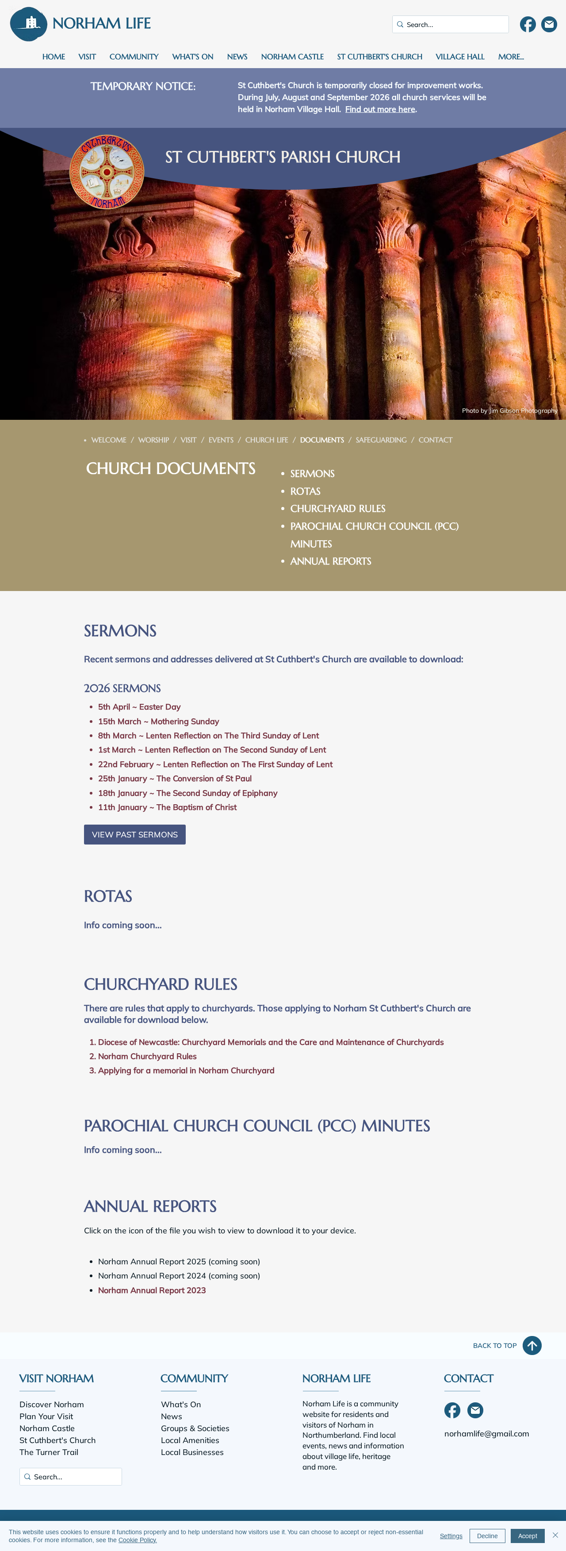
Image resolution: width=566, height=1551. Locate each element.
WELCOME (109, 439)
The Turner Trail (48, 1452)
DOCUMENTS (322, 439)
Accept (527, 1535)
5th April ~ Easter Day (139, 707)
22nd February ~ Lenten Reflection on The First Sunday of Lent (215, 764)
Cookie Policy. (138, 1539)
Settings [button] (451, 1535)
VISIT (189, 439)
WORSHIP (153, 439)
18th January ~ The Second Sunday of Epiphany (188, 793)
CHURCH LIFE (266, 439)
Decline (487, 1535)
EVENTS (221, 439)
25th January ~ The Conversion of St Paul (175, 778)
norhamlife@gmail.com (486, 1433)
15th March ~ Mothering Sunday (158, 721)
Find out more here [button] (380, 109)
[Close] (555, 1536)
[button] (87, 57)
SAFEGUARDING (381, 439)
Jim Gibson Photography (523, 411)
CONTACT (436, 439)
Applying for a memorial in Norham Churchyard (186, 1070)
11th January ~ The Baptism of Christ (167, 807)
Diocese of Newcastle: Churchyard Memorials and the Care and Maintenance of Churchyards (271, 1042)
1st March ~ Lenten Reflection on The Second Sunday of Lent (212, 750)
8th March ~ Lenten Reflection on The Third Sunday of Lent (208, 735)
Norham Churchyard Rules (147, 1056)
